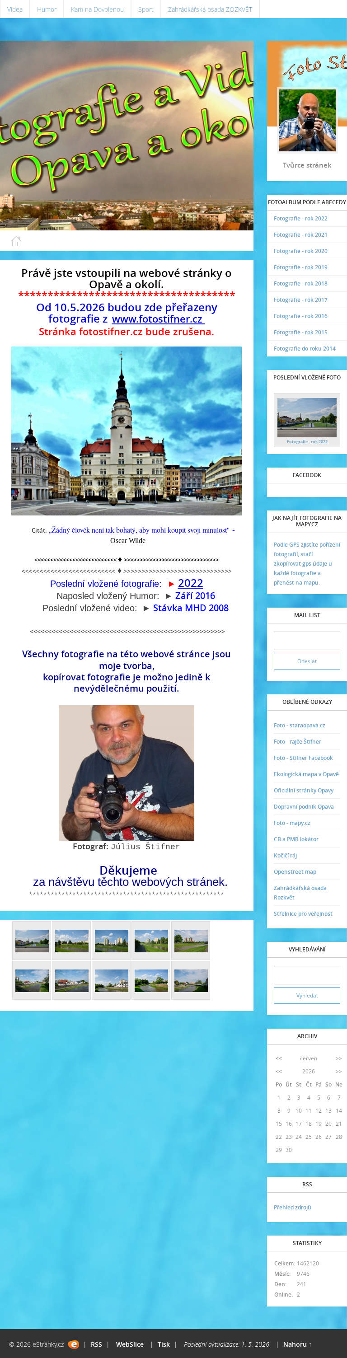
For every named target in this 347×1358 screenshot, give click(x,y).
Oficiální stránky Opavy (303, 790)
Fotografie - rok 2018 (301, 283)
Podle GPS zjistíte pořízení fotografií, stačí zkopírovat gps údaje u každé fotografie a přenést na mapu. (307, 563)
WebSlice (130, 1344)
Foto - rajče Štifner (297, 741)
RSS (96, 1344)
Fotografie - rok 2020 (301, 251)
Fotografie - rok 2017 (301, 300)
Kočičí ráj (285, 855)
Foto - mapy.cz (292, 823)
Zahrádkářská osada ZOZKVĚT (210, 9)
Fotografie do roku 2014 (305, 348)
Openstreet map (295, 872)
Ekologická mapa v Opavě (306, 774)
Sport (146, 9)
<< (279, 1058)
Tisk (164, 1344)
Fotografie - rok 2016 (301, 316)
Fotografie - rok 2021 (301, 235)
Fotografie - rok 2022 (301, 218)
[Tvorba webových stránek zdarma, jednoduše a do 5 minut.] (73, 1344)
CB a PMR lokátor (296, 839)
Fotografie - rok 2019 (301, 267)
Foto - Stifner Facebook (303, 758)
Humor (46, 9)
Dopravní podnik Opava (304, 806)
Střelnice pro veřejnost (303, 914)
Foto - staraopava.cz (299, 725)
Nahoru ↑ (297, 1344)
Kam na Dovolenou (97, 9)
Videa (15, 9)
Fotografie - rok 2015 (301, 332)
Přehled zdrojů (292, 1207)
